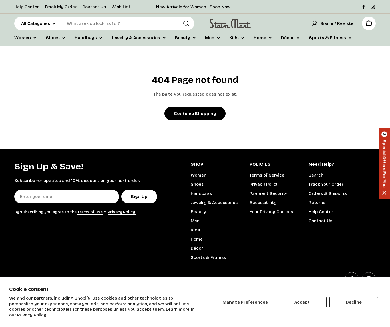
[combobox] (104, 23)
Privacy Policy (31, 315)
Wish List (121, 6)
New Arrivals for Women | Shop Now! (194, 6)
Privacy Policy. (122, 212)
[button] (384, 163)
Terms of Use (90, 212)
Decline (354, 302)
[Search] (186, 23)
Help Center (26, 6)
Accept (302, 302)
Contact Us (94, 6)
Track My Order (61, 6)
